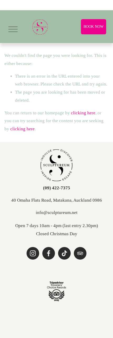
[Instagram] (33, 253)
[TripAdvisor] (80, 253)
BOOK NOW (94, 27)
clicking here (83, 112)
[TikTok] (64, 253)
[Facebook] (48, 253)
